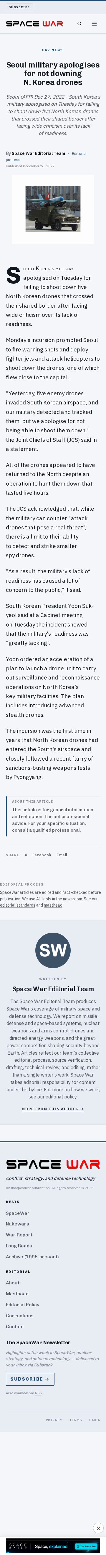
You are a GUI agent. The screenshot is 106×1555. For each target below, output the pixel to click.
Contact (15, 1326)
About (12, 1283)
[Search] (79, 23)
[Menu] (94, 24)
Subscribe (19, 7)
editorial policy (61, 1097)
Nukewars (17, 1224)
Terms (75, 1420)
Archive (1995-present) (32, 1257)
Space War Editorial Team (38, 153)
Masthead (17, 1294)
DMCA (94, 1420)
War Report (19, 1235)
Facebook (41, 854)
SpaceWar (18, 1213)
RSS (38, 1393)
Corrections (20, 1315)
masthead (53, 905)
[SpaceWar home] (34, 23)
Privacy (54, 1420)
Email (62, 854)
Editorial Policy (22, 1304)
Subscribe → (30, 1379)
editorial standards (17, 905)
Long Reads (19, 1246)
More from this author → (53, 1109)
